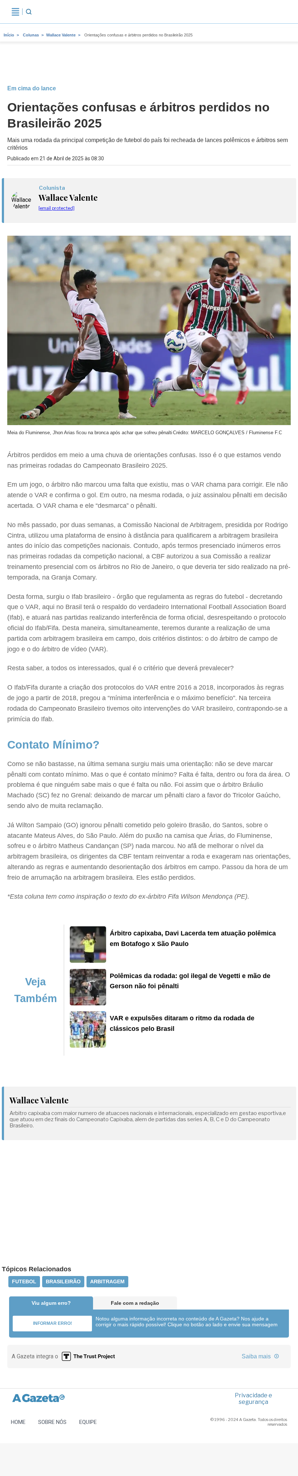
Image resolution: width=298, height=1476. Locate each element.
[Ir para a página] (88, 960)
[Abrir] (15, 11)
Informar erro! (52, 1323)
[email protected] (56, 208)
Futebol (24, 1281)
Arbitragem (107, 1281)
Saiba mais (257, 1356)
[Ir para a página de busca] (28, 11)
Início (9, 35)
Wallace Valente (61, 35)
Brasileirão (63, 1281)
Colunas (31, 35)
